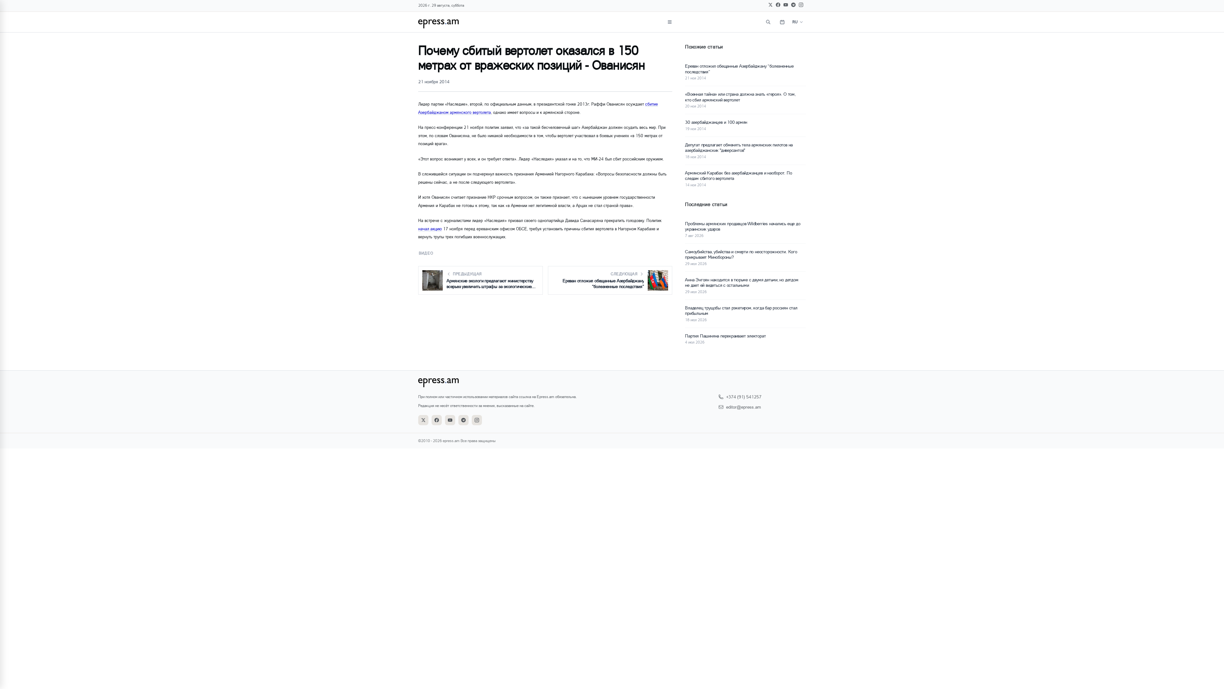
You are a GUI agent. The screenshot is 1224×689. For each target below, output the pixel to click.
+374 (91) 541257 (743, 396)
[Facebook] (778, 5)
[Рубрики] (669, 22)
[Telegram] (793, 5)
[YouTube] (785, 5)
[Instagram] (801, 5)
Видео (426, 253)
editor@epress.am (743, 407)
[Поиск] (768, 22)
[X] (770, 5)
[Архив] (782, 22)
